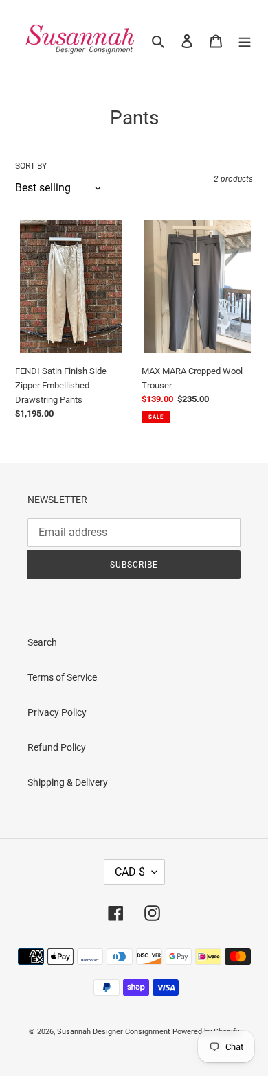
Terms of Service (62, 677)
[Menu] (244, 41)
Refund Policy (56, 747)
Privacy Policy (57, 712)
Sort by (31, 166)
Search (42, 642)
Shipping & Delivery (67, 782)
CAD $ (130, 871)
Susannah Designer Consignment (113, 1031)
